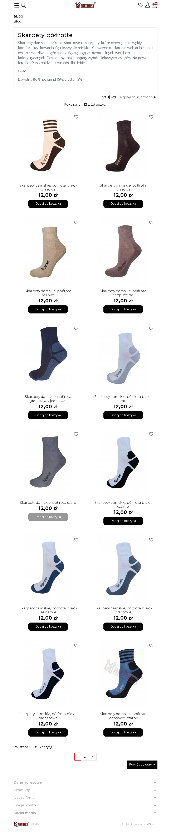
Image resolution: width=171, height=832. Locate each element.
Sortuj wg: (108, 97)
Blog (18, 16)
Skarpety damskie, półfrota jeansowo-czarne (123, 716)
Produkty (22, 790)
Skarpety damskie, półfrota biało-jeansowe (48, 610)
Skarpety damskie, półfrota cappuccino (123, 293)
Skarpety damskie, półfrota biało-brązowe (48, 187)
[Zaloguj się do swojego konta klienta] (147, 5)
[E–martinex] (21, 824)
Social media (25, 813)
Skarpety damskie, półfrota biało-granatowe (48, 716)
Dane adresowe (28, 782)
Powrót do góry (142, 764)
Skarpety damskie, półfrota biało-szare (123, 399)
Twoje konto (25, 805)
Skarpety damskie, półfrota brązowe (123, 187)
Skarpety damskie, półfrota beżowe (48, 293)
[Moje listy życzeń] (140, 5)
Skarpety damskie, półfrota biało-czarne (123, 505)
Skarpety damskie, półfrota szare (48, 503)
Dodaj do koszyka (48, 203)
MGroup (151, 824)
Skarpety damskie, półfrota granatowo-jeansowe (48, 399)
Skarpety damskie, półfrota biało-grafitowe (123, 610)
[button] (23, 5)
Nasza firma (24, 798)
